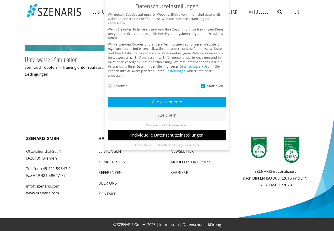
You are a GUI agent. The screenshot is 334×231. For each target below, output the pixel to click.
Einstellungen (175, 71)
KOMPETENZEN (112, 162)
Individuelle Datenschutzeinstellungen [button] (167, 135)
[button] (279, 11)
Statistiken (215, 86)
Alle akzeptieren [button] (167, 101)
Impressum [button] (192, 145)
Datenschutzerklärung (202, 224)
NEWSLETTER (182, 151)
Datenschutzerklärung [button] (169, 145)
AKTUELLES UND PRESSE (191, 162)
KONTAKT (106, 193)
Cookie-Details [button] (144, 145)
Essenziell (121, 86)
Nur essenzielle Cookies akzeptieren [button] (167, 125)
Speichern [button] (167, 115)
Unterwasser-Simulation (51, 59)
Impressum (169, 224)
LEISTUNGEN (109, 151)
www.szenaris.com (42, 192)
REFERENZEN (110, 172)
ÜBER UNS (107, 183)
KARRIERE (179, 172)
